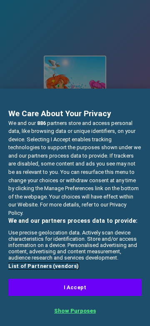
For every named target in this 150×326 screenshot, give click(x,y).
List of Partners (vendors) (43, 266)
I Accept (75, 287)
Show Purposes (75, 311)
